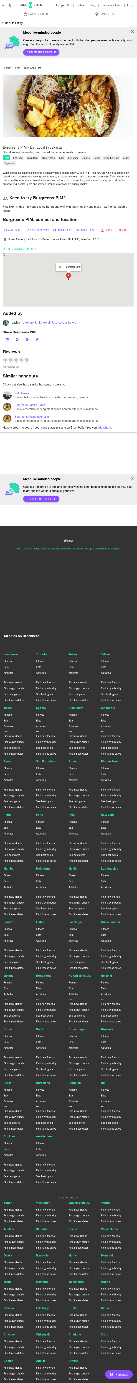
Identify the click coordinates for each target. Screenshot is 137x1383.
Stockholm (75, 708)
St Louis (41, 1229)
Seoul (7, 761)
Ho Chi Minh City (79, 975)
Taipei (8, 708)
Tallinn (105, 654)
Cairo (104, 1334)
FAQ (19, 548)
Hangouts (104, 14)
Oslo (71, 815)
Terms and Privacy (50, 548)
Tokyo (72, 654)
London (9, 922)
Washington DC (79, 1203)
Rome (72, 761)
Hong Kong (44, 975)
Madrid (105, 1282)
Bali (103, 1083)
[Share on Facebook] (17, 339)
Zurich (8, 1203)
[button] (68, 106)
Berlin (8, 1083)
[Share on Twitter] (37, 339)
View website (13, 230)
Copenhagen (77, 1029)
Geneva (9, 1308)
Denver (106, 1308)
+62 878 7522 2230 (38, 230)
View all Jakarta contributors (58, 322)
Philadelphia (109, 1229)
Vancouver (11, 654)
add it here (104, 427)
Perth (7, 815)
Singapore (108, 708)
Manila (72, 868)
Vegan (126, 157)
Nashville (42, 1255)
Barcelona (43, 1083)
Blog (93, 5)
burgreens (87, 230)
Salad (97, 157)
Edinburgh (43, 1308)
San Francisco (46, 761)
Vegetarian (9, 163)
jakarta (7, 68)
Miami (7, 1282)
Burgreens (64, 230)
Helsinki (106, 975)
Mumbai (9, 868)
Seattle (73, 1229)
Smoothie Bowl (111, 157)
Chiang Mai (43, 1334)
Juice (61, 157)
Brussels (107, 1029)
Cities (81, 5)
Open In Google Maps (20, 249)
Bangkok (74, 1083)
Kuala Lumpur (110, 922)
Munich (73, 1255)
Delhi (39, 1029)
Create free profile (41, 52)
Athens (73, 1361)
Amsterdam (44, 1136)
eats (17, 68)
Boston (9, 1361)
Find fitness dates (14, 700)
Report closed (113, 230)
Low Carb (73, 157)
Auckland (10, 1136)
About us (27, 548)
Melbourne (43, 868)
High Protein (48, 157)
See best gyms (12, 694)
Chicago (9, 1334)
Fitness (8, 661)
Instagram (78, 548)
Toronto (41, 654)
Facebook (66, 548)
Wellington (43, 1203)
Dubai (8, 1029)
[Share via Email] (7, 339)
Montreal (107, 1255)
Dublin (72, 1308)
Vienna (105, 1203)
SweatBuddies (35, 14)
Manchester (76, 1282)
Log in (131, 5)
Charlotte (74, 1334)
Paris (39, 815)
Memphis (42, 1282)
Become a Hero (112, 5)
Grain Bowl (32, 157)
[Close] (60, 267)
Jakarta (9, 975)
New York (107, 815)
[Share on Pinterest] (27, 339)
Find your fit (63, 5)
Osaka (8, 1255)
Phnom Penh (110, 761)
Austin (40, 1361)
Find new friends (13, 682)
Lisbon (40, 922)
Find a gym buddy (14, 688)
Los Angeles (109, 868)
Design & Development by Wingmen (102, 548)
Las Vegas (75, 922)
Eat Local (18, 157)
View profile (30, 322)
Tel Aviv (9, 1229)
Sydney (41, 708)
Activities (8, 673)
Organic (86, 157)
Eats (6, 158)
